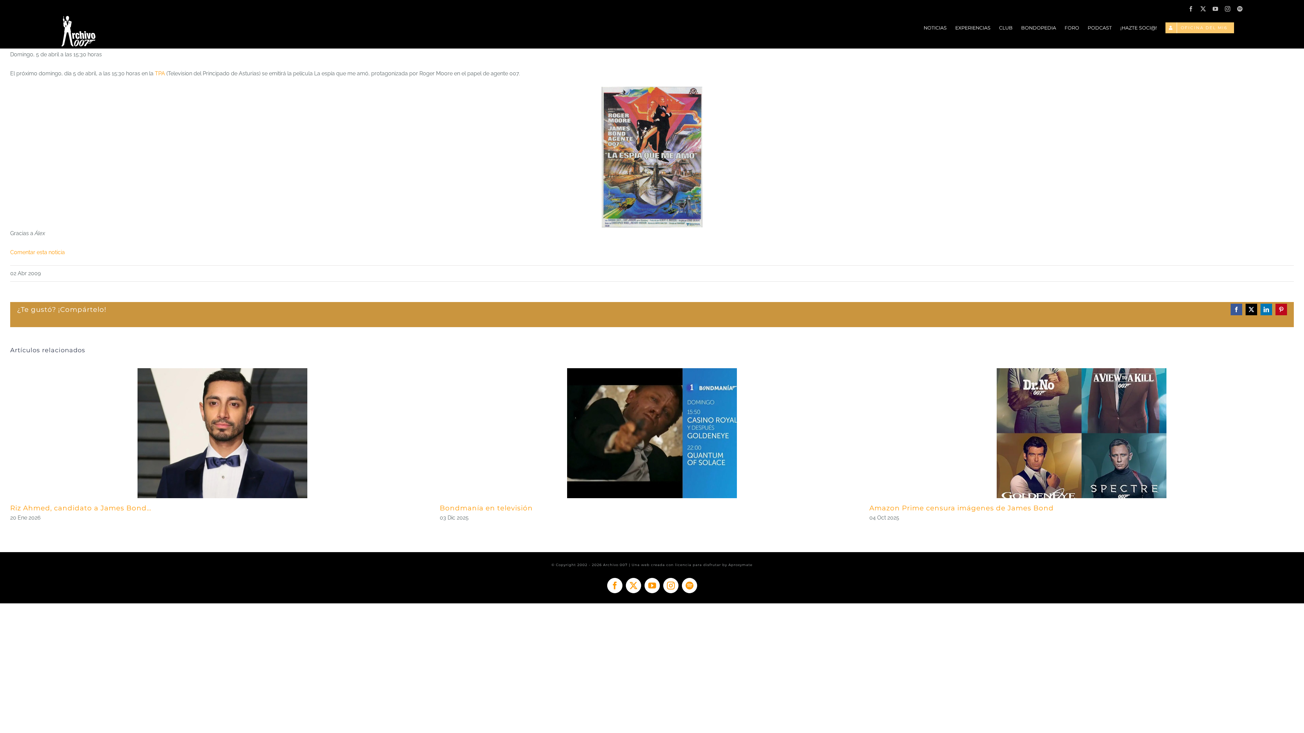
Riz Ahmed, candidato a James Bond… (80, 508)
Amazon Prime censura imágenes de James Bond (961, 508)
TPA (160, 73)
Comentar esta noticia (37, 252)
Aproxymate (740, 565)
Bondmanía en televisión (486, 508)
